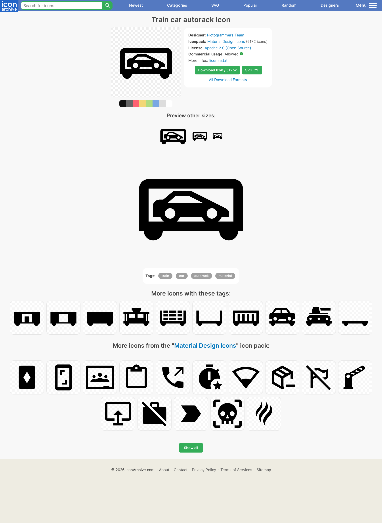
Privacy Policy (204, 470)
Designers (330, 5)
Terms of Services (236, 470)
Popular (250, 5)
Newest (136, 5)
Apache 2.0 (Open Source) (228, 48)
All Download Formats (228, 80)
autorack (201, 276)
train (165, 276)
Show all (191, 447)
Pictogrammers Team (225, 35)
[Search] (107, 5)
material (225, 276)
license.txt (218, 60)
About (164, 470)
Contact (180, 470)
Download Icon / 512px (217, 70)
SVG (215, 5)
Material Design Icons (226, 41)
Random (289, 5)
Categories (177, 5)
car (181, 276)
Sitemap (264, 470)
